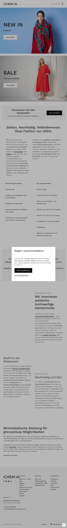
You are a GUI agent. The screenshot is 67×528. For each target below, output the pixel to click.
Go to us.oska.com (23, 270)
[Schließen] (52, 249)
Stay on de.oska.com (21, 275)
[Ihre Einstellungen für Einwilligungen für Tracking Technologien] (64, 525)
